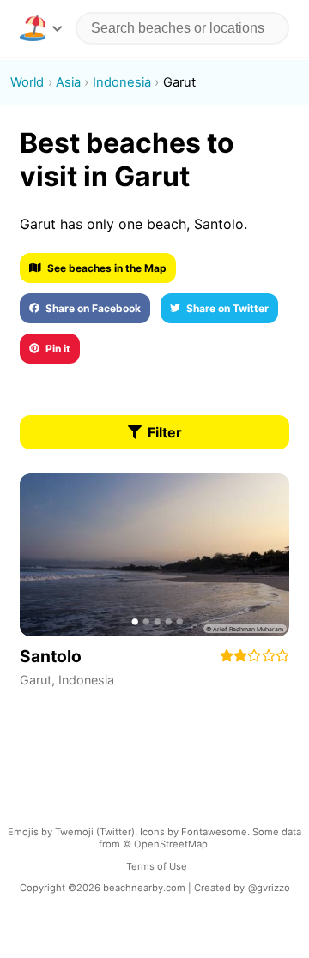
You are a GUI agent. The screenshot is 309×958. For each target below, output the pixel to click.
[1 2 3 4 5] (154, 554)
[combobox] (182, 28)
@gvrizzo (269, 888)
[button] (41, 28)
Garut (36, 679)
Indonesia (86, 679)
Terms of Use (156, 866)
